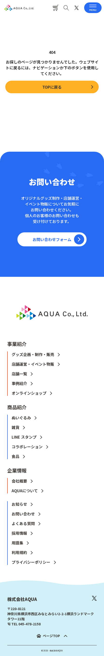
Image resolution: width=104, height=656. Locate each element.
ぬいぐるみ (21, 418)
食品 (15, 456)
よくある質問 (23, 523)
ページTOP (51, 635)
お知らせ (19, 504)
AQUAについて (25, 490)
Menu (93, 10)
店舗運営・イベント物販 (33, 364)
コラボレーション (27, 446)
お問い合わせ (23, 514)
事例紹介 (19, 383)
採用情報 (19, 533)
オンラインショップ (29, 393)
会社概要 (19, 481)
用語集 (17, 543)
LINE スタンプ (24, 437)
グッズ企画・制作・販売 (33, 354)
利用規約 (19, 552)
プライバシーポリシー (31, 562)
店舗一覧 (19, 374)
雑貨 (15, 427)
